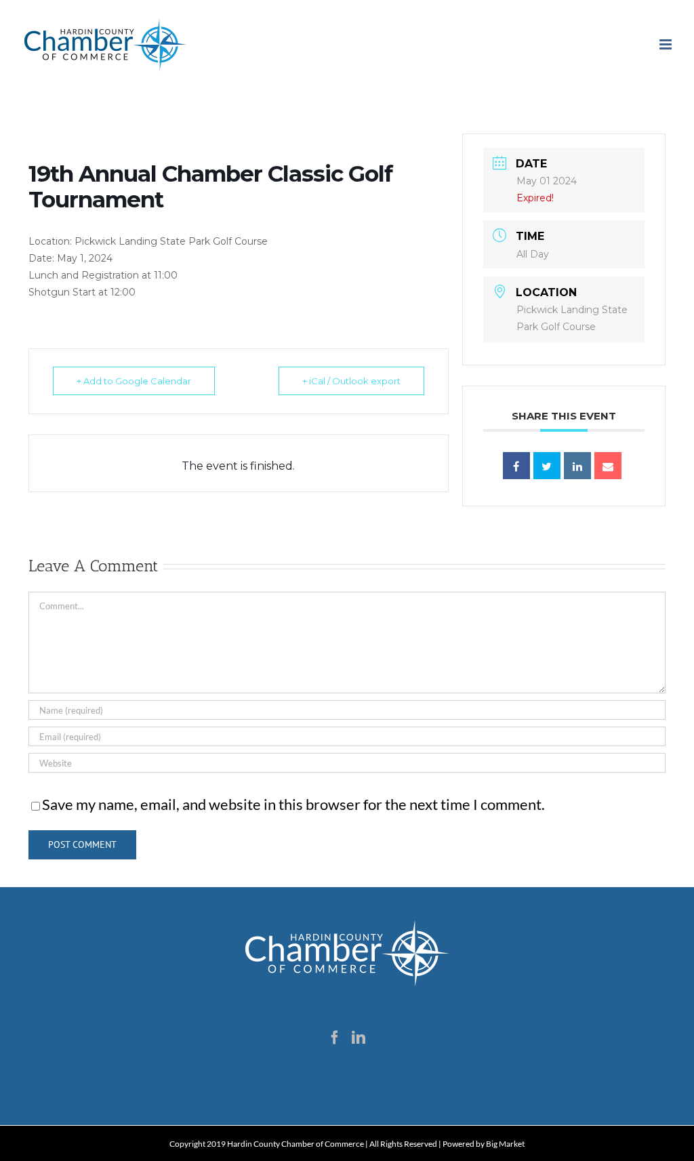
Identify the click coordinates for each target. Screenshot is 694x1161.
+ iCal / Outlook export (351, 380)
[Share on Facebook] (516, 465)
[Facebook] (335, 1037)
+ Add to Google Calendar (134, 380)
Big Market (505, 1144)
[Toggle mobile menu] (666, 44)
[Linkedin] (577, 465)
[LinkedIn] (358, 1037)
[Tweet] (546, 465)
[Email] (607, 465)
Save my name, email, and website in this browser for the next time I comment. (293, 804)
